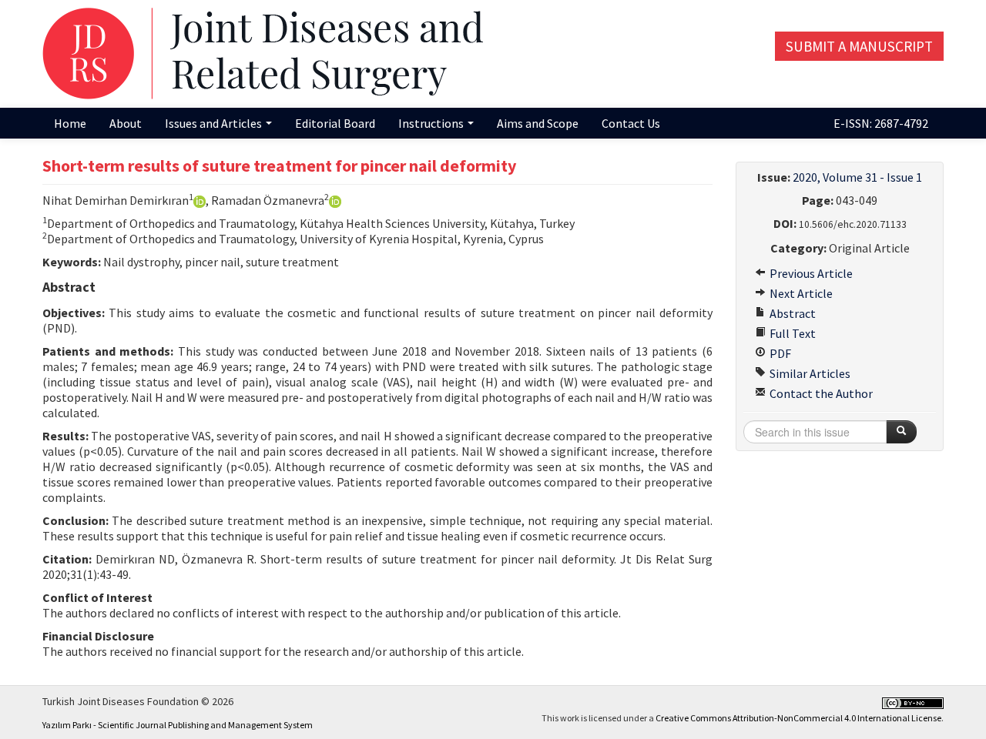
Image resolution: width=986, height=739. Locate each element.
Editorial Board (335, 123)
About (125, 123)
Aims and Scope (538, 123)
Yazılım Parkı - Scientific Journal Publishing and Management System (177, 725)
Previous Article (810, 273)
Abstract (791, 313)
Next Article (800, 293)
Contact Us (631, 123)
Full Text (791, 333)
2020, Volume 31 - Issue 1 (857, 177)
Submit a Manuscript (859, 46)
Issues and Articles (214, 123)
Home (70, 123)
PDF (779, 353)
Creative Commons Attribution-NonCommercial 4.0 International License (798, 718)
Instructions (432, 123)
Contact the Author (820, 393)
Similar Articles (808, 373)
